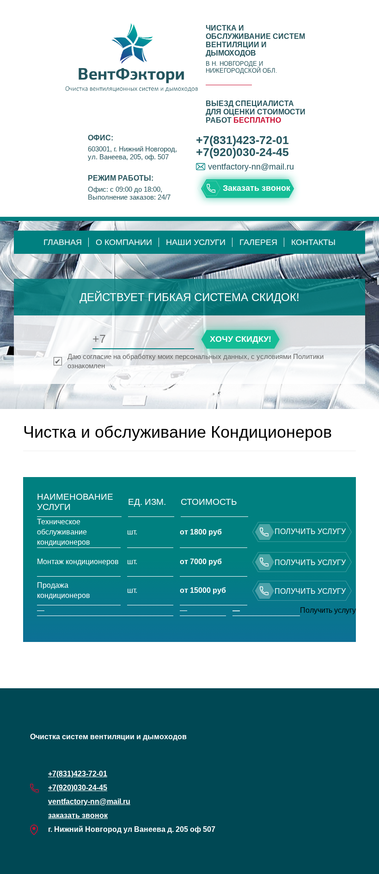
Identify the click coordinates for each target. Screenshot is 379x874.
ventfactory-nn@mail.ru (251, 167)
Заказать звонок (256, 188)
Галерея (258, 242)
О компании (124, 242)
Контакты (313, 242)
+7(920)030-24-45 (242, 152)
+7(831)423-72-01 (242, 140)
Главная (62, 242)
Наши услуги (196, 242)
